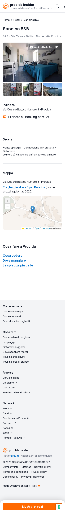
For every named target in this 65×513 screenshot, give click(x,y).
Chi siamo (8, 382)
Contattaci (9, 387)
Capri (6, 413)
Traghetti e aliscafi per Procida (24, 187)
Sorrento (8, 423)
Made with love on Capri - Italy (20, 485)
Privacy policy (39, 471)
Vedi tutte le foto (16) (46, 47)
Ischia (6, 432)
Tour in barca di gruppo (16, 361)
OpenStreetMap (42, 228)
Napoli (6, 428)
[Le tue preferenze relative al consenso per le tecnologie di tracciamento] (59, 507)
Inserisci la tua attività (15, 392)
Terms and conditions (15, 471)
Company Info (11, 467)
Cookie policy (10, 476)
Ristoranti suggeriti (14, 347)
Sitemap (26, 467)
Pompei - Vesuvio (13, 437)
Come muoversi (12, 316)
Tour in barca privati (14, 356)
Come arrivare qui (13, 311)
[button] (33, 209)
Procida (7, 408)
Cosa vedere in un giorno (17, 337)
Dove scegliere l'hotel (15, 352)
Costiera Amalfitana (14, 418)
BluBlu (15, 455)
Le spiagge (9, 342)
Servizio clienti (11, 377)
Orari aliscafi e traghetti (16, 321)
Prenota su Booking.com (26, 117)
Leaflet (27, 228)
